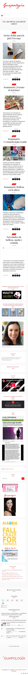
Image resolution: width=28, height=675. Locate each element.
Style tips (8, 632)
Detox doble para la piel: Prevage (14, 37)
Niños (14, 32)
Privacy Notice (18, 669)
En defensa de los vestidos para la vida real (10, 576)
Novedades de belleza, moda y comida (14, 239)
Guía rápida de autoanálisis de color (8, 574)
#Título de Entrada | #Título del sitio (9, 613)
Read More (5, 79)
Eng (20, 631)
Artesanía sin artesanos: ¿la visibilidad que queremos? (12, 570)
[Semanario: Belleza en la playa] (14, 202)
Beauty (20, 637)
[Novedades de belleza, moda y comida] (14, 252)
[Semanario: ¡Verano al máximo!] (14, 103)
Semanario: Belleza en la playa (14, 188)
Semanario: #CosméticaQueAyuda (15, 140)
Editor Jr (8, 625)
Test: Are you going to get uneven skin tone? (16, 636)
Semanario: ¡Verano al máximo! (14, 89)
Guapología (23, 631)
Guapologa (9, 631)
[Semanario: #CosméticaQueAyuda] (14, 153)
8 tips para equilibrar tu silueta (7, 573)
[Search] (23, 478)
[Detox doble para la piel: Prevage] (14, 51)
